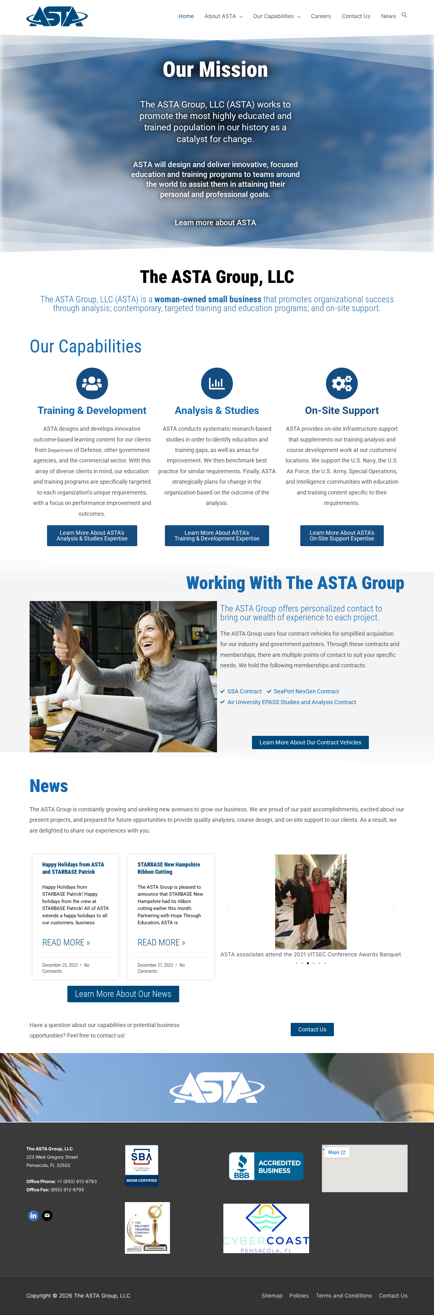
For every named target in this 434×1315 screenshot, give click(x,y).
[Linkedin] (33, 1216)
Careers (321, 16)
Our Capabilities (273, 16)
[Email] (47, 1216)
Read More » (66, 942)
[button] (404, 16)
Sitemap (271, 1295)
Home (186, 16)
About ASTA (220, 16)
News (388, 16)
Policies (299, 1295)
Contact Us (356, 16)
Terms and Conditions (344, 1295)
